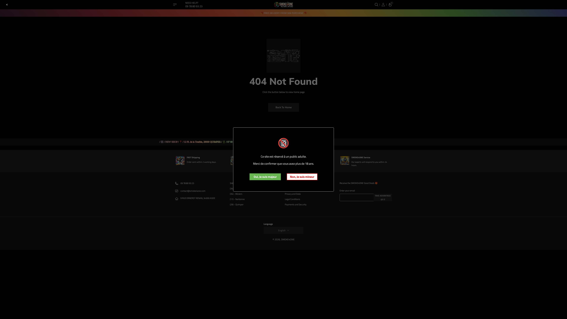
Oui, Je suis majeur (265, 176)
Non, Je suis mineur (302, 176)
